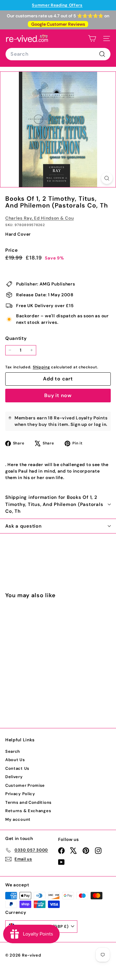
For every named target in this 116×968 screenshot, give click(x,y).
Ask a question (23, 526)
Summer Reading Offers (57, 5)
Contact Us (17, 768)
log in (100, 424)
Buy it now (58, 395)
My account (18, 819)
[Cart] (92, 38)
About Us (15, 759)
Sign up (79, 424)
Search (12, 751)
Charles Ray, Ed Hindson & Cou (39, 218)
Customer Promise (25, 785)
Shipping (41, 367)
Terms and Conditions (28, 802)
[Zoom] (107, 178)
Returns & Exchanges (28, 810)
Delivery (14, 776)
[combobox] (58, 54)
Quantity (16, 338)
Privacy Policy (20, 793)
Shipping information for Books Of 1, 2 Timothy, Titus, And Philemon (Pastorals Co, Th (54, 504)
